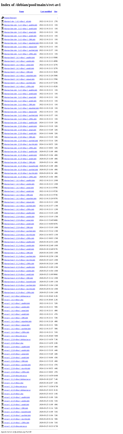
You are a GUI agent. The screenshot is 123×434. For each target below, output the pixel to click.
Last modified (46, 11)
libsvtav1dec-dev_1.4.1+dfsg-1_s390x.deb (20, 54)
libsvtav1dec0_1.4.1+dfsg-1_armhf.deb (19, 68)
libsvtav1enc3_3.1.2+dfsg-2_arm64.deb (19, 245)
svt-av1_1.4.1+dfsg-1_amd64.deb (17, 303)
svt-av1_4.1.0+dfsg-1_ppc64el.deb (17, 415)
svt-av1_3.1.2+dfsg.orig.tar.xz (15, 386)
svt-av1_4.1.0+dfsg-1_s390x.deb (16, 423)
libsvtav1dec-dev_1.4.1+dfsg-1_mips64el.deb (21, 43)
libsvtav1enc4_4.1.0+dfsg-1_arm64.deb (19, 271)
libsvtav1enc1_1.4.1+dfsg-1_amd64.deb (19, 180)
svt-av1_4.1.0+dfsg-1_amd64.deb (17, 397)
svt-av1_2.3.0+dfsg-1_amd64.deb (17, 347)
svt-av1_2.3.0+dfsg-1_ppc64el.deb (17, 365)
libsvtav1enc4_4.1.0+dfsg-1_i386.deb (18, 278)
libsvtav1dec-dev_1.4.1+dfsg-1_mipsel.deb (20, 47)
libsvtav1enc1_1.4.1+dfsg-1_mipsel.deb (19, 202)
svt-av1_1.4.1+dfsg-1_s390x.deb (16, 332)
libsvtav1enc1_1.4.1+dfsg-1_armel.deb (19, 188)
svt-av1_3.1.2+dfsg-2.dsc (13, 383)
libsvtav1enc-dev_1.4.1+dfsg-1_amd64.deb (20, 90)
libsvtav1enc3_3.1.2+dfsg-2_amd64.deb (19, 242)
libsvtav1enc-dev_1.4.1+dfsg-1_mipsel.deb (20, 112)
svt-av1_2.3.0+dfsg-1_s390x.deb (16, 372)
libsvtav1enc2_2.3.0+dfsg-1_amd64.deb (19, 213)
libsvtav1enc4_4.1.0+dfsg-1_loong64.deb (20, 282)
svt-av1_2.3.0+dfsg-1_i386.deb (16, 361)
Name (21, 11)
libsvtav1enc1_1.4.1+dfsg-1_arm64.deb (19, 184)
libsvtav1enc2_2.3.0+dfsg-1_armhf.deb (19, 224)
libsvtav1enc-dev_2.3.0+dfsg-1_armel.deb (20, 130)
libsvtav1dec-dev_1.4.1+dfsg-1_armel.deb (20, 32)
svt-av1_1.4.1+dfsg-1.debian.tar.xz (17, 296)
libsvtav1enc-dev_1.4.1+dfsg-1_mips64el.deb (21, 108)
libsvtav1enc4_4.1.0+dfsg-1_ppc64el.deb (20, 285)
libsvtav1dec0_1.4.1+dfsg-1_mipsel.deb (19, 79)
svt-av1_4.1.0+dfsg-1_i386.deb (16, 408)
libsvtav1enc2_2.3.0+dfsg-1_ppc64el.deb (20, 231)
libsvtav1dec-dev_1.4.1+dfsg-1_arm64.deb (20, 29)
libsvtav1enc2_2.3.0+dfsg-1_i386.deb (18, 227)
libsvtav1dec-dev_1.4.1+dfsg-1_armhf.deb (20, 36)
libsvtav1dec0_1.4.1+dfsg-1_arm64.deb (19, 61)
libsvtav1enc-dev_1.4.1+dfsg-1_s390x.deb (20, 119)
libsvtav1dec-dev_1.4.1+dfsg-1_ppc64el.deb (21, 50)
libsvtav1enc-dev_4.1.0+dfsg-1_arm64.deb (20, 155)
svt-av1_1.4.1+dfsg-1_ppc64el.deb (17, 329)
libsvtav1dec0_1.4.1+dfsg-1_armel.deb (19, 65)
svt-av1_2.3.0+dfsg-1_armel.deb (16, 354)
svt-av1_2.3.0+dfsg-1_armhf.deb (16, 358)
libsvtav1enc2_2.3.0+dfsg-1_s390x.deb (19, 238)
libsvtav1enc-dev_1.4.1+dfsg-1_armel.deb (20, 97)
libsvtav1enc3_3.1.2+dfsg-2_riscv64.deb (19, 260)
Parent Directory (10, 18)
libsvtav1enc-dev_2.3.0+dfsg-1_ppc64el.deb (21, 141)
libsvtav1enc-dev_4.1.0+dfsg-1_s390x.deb (20, 177)
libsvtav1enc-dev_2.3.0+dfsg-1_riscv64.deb (20, 144)
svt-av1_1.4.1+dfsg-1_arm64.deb (16, 307)
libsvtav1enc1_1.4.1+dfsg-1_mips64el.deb (20, 198)
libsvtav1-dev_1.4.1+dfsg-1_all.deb (17, 21)
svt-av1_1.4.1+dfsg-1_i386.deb (16, 318)
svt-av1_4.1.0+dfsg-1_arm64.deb (16, 401)
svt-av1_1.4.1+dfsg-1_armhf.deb (16, 314)
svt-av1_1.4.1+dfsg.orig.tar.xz (15, 336)
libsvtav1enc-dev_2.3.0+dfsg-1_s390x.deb (20, 148)
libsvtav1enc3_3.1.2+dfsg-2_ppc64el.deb (20, 256)
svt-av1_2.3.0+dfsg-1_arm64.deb (16, 350)
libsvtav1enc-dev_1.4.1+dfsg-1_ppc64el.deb (21, 115)
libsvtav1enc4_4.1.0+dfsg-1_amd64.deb (19, 267)
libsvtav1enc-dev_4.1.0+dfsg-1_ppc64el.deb (21, 170)
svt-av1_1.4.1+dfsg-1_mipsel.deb (17, 325)
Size (55, 11)
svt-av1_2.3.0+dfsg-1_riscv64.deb (17, 368)
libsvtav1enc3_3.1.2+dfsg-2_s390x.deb (19, 264)
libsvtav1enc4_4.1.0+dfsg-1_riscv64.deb (19, 289)
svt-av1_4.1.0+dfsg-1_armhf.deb (16, 405)
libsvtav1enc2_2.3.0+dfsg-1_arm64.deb (19, 217)
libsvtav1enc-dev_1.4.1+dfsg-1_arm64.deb (20, 94)
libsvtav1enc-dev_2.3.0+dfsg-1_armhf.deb (20, 133)
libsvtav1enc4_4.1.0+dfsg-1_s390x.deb (19, 292)
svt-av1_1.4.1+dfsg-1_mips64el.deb (17, 321)
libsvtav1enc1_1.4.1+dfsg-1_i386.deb (18, 195)
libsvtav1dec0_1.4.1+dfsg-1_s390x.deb (19, 86)
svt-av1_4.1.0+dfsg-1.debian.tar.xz (17, 390)
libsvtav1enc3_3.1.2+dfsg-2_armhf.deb (19, 249)
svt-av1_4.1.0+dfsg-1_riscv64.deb (17, 419)
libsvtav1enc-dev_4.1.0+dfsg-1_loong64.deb (21, 166)
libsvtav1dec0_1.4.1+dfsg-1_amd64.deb (19, 58)
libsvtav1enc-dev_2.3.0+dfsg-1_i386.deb (19, 137)
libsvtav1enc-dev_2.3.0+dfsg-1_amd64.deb (20, 123)
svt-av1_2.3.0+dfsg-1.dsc (13, 343)
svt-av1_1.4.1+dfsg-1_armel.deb (16, 311)
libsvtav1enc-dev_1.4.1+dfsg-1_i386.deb (19, 104)
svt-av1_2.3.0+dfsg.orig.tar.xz (15, 376)
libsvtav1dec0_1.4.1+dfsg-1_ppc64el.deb (20, 83)
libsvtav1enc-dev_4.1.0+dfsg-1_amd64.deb (20, 151)
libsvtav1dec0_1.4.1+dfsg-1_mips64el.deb (20, 76)
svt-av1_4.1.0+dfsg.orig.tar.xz (15, 426)
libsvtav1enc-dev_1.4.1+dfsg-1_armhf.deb (20, 101)
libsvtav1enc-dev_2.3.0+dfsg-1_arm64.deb (20, 126)
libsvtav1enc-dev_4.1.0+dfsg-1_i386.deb (19, 162)
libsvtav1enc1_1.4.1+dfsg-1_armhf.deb (19, 191)
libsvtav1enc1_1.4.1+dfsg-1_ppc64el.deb (20, 206)
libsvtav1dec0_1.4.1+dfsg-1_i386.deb (18, 72)
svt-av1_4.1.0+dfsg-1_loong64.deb (17, 412)
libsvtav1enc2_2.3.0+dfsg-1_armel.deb (19, 220)
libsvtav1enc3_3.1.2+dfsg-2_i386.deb (18, 253)
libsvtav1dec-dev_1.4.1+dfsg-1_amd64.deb (20, 25)
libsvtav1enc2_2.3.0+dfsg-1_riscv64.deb (19, 235)
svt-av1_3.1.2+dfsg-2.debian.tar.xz (17, 379)
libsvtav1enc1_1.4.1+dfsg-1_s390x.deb (19, 209)
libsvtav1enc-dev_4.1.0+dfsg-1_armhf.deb (20, 159)
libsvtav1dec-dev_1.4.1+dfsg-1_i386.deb (19, 39)
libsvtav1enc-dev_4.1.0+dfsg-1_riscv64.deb (20, 173)
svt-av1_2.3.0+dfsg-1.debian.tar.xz (17, 339)
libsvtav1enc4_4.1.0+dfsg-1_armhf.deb (19, 274)
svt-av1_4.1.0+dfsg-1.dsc (13, 394)
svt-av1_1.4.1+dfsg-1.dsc (13, 300)
